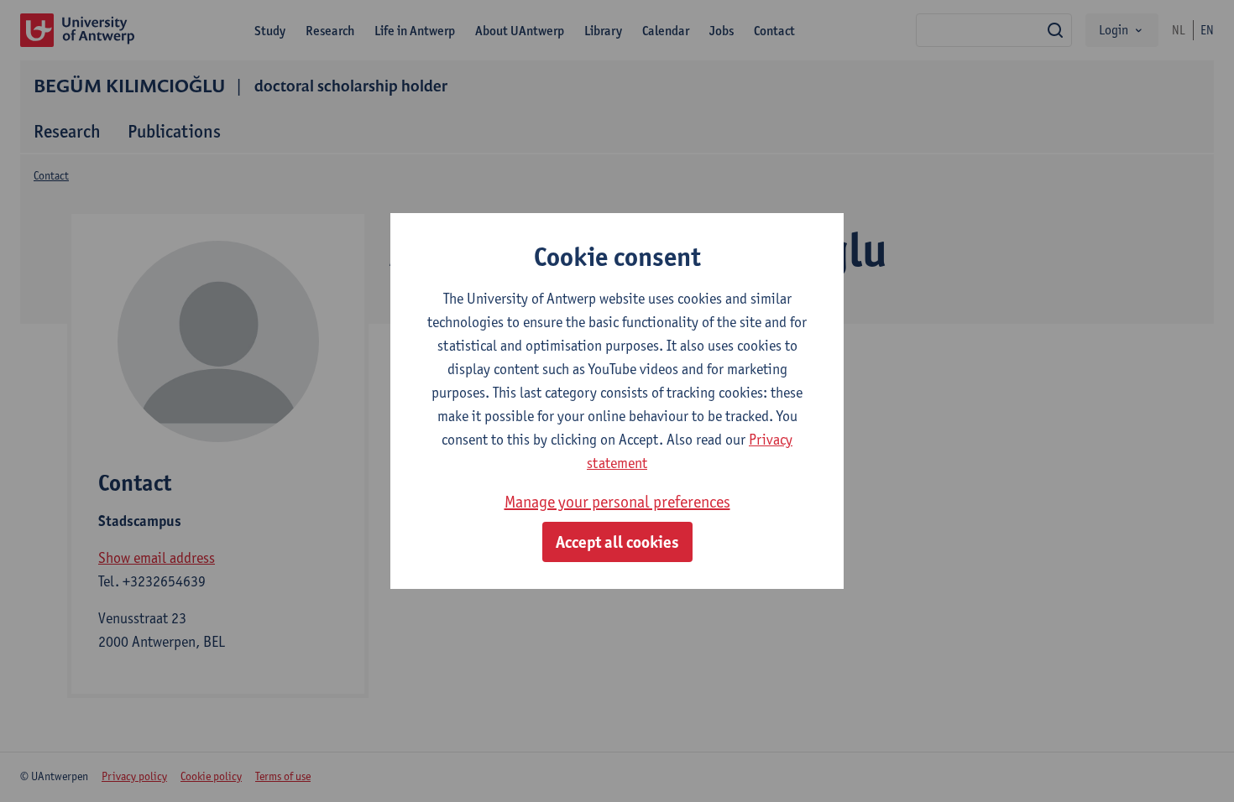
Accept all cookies (617, 542)
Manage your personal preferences (617, 502)
